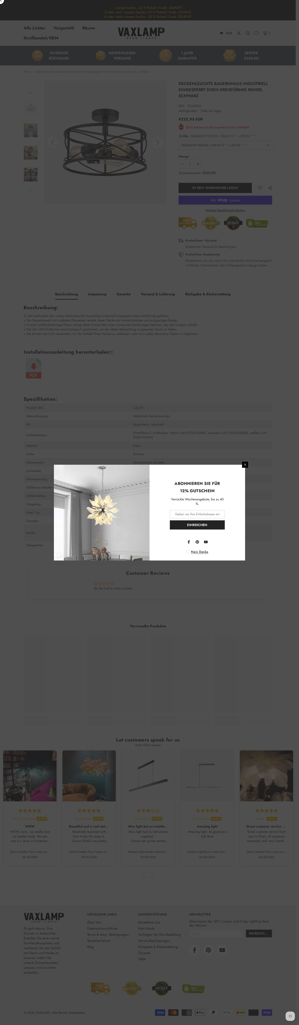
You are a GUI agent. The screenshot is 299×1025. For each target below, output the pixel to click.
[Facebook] (188, 542)
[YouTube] (206, 542)
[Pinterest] (197, 542)
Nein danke (199, 552)
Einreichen (197, 524)
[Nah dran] (245, 465)
